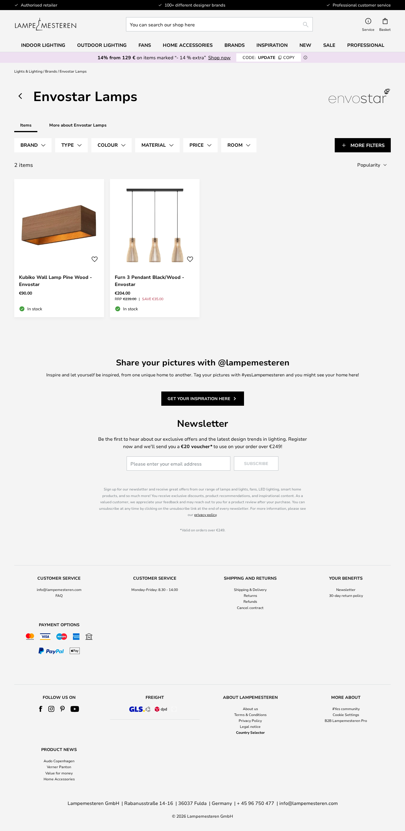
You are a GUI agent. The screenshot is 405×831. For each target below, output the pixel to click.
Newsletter (345, 589)
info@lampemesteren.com (59, 589)
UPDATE (269, 57)
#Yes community (346, 708)
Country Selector (250, 732)
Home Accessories (59, 778)
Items (25, 125)
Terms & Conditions (250, 714)
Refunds (250, 601)
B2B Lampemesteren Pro (346, 720)
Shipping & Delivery (250, 589)
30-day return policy (346, 595)
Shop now (219, 57)
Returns (250, 595)
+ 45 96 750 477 (255, 803)
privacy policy (205, 514)
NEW (305, 45)
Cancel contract (250, 607)
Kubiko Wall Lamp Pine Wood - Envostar (55, 280)
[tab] (33, 145)
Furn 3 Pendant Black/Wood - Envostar (149, 280)
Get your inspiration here (199, 398)
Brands (51, 71)
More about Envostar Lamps (77, 125)
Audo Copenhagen (59, 760)
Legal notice (250, 726)
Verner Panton (59, 766)
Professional (365, 45)
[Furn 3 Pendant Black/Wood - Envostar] (155, 248)
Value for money (59, 773)
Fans (144, 45)
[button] (95, 259)
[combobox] (219, 24)
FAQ (59, 595)
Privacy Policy (250, 720)
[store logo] (45, 24)
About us (250, 708)
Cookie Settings (346, 714)
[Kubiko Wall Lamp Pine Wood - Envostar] (59, 248)
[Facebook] (40, 709)
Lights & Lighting (28, 71)
